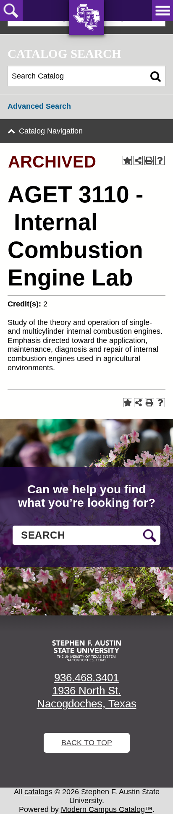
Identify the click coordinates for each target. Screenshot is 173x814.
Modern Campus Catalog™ (106, 809)
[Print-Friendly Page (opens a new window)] (149, 160)
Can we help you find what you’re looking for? (86, 496)
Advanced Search (39, 106)
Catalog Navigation (51, 131)
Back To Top (86, 742)
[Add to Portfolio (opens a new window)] (127, 160)
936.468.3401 (86, 677)
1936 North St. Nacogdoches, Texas (86, 697)
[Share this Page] (138, 160)
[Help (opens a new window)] (160, 160)
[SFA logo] (86, 651)
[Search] (155, 76)
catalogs (38, 792)
